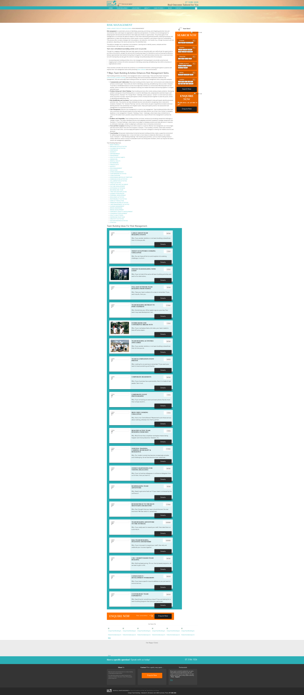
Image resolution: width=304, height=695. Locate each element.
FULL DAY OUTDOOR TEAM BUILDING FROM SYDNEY (142, 287)
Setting (187, 72)
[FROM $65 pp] (120, 328)
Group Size (187, 56)
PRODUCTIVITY (114, 164)
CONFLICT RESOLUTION (117, 201)
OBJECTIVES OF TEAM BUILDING (121, 28)
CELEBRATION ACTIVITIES (117, 148)
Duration (187, 47)
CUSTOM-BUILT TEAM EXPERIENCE (140, 594)
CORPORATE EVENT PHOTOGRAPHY (139, 395)
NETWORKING (114, 163)
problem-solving (120, 77)
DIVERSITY (113, 152)
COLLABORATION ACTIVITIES (118, 181)
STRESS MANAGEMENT (117, 172)
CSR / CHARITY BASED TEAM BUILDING (143, 559)
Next (170, 680)
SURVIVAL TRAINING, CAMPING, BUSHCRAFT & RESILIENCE (141, 450)
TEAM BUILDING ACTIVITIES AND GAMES (143, 341)
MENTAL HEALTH (115, 161)
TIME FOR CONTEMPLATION (118, 191)
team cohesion (142, 69)
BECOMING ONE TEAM (116, 190)
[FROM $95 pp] (120, 346)
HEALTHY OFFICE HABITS (117, 157)
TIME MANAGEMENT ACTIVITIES (119, 204)
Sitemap (157, 690)
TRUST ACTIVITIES (115, 182)
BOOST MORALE (114, 144)
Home (111, 8)
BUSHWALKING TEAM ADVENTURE (140, 487)
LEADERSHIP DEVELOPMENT (118, 213)
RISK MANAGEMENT (116, 168)
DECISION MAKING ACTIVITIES (119, 220)
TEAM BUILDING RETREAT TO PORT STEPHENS (143, 305)
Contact (179, 8)
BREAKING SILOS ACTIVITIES (118, 146)
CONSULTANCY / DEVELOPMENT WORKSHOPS (143, 577)
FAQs (143, 690)
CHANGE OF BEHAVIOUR (117, 193)
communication (111, 77)
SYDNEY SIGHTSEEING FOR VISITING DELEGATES (142, 469)
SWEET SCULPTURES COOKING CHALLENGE (144, 251)
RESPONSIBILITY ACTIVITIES (118, 199)
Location (187, 79)
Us (121, 667)
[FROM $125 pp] (120, 274)
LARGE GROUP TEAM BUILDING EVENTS (140, 233)
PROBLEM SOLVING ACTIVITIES (119, 202)
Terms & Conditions (135, 690)
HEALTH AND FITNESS (116, 215)
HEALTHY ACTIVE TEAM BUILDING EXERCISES (141, 431)
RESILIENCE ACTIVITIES (117, 197)
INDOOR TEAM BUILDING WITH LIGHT (144, 269)
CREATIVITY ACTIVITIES (117, 219)
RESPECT (113, 166)
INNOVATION (113, 159)
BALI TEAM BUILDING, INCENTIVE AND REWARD (141, 541)
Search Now (186, 89)
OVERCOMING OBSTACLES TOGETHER (121, 177)
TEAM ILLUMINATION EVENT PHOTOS (143, 359)
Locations (136, 8)
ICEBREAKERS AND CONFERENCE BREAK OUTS (142, 323)
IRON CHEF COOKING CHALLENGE (140, 413)
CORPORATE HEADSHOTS (141, 377)
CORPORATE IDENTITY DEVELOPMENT (121, 211)
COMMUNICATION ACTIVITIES (118, 179)
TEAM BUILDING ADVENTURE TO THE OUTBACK (143, 523)
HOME (109, 28)
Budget (187, 63)
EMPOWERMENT (115, 153)
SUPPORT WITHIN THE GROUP (119, 184)
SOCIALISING (113, 170)
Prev (108, 637)
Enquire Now (189, 7)
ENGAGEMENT (114, 155)
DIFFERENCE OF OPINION (117, 188)
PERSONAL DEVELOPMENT (118, 195)
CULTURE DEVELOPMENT (117, 186)
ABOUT (146, 8)
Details (163, 244)
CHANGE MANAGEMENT (117, 206)
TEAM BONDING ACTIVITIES (118, 173)
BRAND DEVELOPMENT (117, 210)
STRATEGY (113, 222)
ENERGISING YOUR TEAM (117, 217)
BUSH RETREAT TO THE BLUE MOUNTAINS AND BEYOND (143, 505)
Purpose (187, 40)
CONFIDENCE (114, 150)
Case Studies (159, 8)
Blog (170, 8)
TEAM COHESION (115, 175)
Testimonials (183, 667)
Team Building (122, 8)
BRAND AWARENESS (116, 208)
